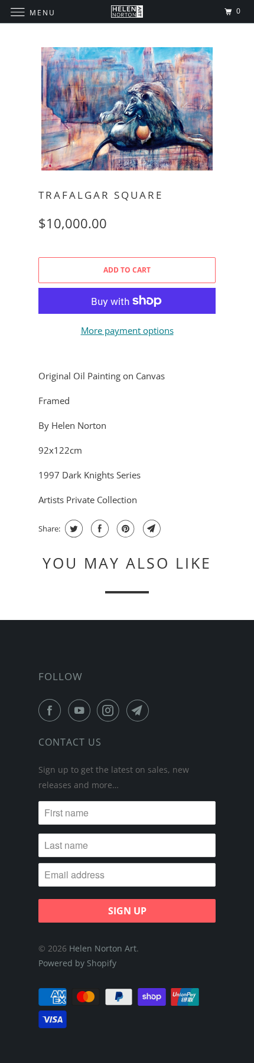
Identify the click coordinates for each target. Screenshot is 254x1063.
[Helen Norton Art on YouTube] (81, 710)
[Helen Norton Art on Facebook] (52, 710)
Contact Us (70, 742)
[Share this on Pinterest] (124, 528)
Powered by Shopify (77, 963)
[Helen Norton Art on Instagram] (110, 710)
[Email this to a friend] (150, 528)
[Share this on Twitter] (72, 528)
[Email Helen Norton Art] (140, 710)
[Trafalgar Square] (127, 108)
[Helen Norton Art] (127, 11)
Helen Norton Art (102, 948)
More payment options (127, 330)
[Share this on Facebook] (98, 528)
